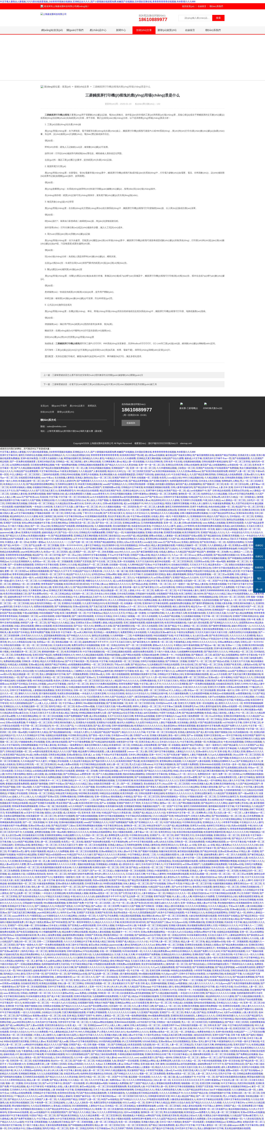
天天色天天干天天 (198, 564)
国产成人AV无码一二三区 (15, 545)
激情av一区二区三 (168, 803)
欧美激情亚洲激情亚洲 (214, 832)
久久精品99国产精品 (80, 928)
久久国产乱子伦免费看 (107, 915)
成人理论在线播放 (97, 716)
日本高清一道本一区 (44, 519)
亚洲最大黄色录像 (154, 532)
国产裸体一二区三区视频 (191, 980)
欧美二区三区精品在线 (151, 629)
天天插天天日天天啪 (54, 938)
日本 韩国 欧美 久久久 (92, 648)
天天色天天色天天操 (164, 619)
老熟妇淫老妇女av (173, 687)
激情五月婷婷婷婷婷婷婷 (177, 506)
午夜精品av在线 (242, 700)
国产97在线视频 (157, 883)
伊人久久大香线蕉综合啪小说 (122, 600)
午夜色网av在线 (235, 864)
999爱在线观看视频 (112, 883)
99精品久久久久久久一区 (178, 893)
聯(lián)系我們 (216, 6)
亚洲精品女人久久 (12, 706)
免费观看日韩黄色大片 (64, 655)
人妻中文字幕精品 (91, 545)
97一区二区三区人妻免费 (152, 506)
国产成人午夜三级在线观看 (34, 758)
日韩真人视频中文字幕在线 (56, 667)
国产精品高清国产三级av (63, 825)
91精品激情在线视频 (239, 580)
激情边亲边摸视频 (235, 519)
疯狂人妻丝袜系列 (181, 606)
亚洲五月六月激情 (216, 687)
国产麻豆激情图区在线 (203, 455)
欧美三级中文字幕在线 (76, 944)
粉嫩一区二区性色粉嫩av (36, 925)
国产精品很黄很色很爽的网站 (40, 484)
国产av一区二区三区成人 (230, 787)
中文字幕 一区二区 (139, 970)
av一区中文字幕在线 (232, 735)
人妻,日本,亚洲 (226, 487)
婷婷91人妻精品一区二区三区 (147, 706)
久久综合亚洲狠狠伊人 (20, 561)
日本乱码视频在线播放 (99, 468)
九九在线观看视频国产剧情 (89, 568)
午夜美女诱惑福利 (68, 471)
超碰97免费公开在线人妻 (240, 803)
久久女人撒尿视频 (203, 838)
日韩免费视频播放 (29, 745)
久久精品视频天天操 (214, 477)
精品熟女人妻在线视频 (99, 932)
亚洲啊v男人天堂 (204, 812)
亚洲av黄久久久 (251, 474)
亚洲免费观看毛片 (66, 490)
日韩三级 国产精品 (167, 626)
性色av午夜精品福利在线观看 (56, 709)
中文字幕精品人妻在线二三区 (142, 854)
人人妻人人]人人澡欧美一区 (48, 703)
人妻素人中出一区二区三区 (141, 590)
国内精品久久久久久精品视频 (165, 513)
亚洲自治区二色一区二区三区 (202, 919)
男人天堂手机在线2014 (242, 503)
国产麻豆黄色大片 (149, 587)
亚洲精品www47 (133, 548)
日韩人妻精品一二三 (244, 574)
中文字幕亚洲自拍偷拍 (195, 696)
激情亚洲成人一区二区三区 (44, 845)
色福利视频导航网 (22, 506)
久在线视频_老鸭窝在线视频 (36, 832)
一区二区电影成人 (247, 497)
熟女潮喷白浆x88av (151, 915)
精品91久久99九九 (116, 471)
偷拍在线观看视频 (170, 957)
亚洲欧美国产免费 (213, 680)
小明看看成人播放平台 (180, 748)
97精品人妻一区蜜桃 (136, 613)
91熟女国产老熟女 (64, 906)
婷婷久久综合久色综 (109, 919)
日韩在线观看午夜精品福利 (214, 461)
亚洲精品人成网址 (54, 658)
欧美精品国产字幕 (233, 973)
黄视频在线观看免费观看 (17, 783)
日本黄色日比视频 (236, 619)
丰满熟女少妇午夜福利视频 (186, 645)
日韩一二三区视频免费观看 (50, 941)
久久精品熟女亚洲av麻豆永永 (69, 503)
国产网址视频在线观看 (189, 803)
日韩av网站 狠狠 (114, 574)
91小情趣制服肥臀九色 (182, 880)
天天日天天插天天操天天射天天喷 (211, 632)
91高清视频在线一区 (205, 539)
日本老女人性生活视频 (209, 481)
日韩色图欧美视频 (233, 477)
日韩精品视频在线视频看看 (91, 465)
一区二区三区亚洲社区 (182, 561)
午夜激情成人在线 (182, 642)
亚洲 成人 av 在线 (175, 667)
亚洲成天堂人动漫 (246, 455)
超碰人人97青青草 (185, 526)
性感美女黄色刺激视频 (68, 693)
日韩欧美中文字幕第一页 (47, 899)
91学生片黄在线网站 (15, 774)
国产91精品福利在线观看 (103, 742)
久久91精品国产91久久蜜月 (34, 761)
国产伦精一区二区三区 (82, 542)
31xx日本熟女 (215, 716)
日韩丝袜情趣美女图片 (66, 729)
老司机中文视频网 (66, 816)
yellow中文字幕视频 (56, 684)
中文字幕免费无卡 (161, 564)
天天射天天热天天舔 (216, 613)
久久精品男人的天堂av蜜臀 (184, 777)
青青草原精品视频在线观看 (25, 574)
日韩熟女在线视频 (253, 742)
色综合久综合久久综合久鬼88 (22, 919)
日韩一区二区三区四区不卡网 (88, 690)
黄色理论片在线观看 (65, 771)
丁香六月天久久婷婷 (181, 829)
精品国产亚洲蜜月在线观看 (42, 803)
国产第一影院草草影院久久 (81, 922)
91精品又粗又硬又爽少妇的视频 (65, 648)
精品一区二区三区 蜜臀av (33, 658)
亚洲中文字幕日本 (8, 455)
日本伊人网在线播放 (138, 754)
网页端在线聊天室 (72, 458)
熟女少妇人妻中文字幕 (29, 777)
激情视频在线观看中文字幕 (143, 674)
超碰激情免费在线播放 (180, 603)
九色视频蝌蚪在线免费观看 (190, 651)
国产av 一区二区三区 (188, 519)
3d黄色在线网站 (158, 667)
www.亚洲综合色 (11, 993)
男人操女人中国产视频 (97, 500)
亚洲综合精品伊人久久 (133, 490)
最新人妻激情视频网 (176, 574)
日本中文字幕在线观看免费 (247, 487)
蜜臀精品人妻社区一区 (108, 539)
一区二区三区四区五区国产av (141, 471)
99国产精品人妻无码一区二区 (56, 700)
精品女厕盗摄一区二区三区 (114, 590)
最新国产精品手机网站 (226, 455)
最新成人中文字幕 (193, 458)
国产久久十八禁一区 (151, 677)
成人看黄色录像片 (166, 600)
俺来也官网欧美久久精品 (132, 539)
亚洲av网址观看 (76, 748)
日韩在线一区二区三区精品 (41, 503)
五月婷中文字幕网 (77, 861)
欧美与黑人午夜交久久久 (182, 899)
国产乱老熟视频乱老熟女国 (163, 510)
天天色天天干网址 (150, 803)
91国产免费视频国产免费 (76, 716)
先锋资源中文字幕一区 (127, 742)
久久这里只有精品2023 (93, 603)
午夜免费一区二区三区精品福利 (152, 925)
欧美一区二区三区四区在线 (142, 703)
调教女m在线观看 (43, 626)
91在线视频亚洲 (106, 819)
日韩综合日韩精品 (184, 587)
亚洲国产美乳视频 (239, 809)
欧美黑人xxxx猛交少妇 (170, 477)
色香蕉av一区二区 (41, 561)
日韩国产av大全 (141, 735)
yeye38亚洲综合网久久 (32, 552)
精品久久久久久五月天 (78, 529)
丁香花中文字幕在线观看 (175, 867)
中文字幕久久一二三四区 (251, 925)
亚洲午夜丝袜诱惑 (29, 458)
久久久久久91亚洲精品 (196, 906)
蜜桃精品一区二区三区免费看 (163, 494)
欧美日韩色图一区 (114, 603)
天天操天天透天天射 (140, 961)
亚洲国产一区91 (15, 925)
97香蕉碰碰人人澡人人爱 (22, 519)
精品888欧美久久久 (115, 967)
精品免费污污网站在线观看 (91, 751)
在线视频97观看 (24, 680)
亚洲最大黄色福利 (107, 700)
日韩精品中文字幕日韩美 (158, 568)
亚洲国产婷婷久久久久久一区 (76, 777)
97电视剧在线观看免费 (104, 964)
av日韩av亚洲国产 (92, 487)
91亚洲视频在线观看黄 (96, 516)
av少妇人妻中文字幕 (103, 519)
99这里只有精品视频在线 (90, 484)
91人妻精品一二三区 (239, 552)
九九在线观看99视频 (199, 693)
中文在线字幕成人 (179, 474)
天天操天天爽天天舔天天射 (168, 800)
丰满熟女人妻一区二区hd (17, 542)
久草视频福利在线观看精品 (81, 619)
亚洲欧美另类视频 (230, 535)
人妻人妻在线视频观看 (116, 751)
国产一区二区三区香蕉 (239, 461)
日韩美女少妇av (123, 619)
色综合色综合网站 (134, 690)
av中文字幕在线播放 (24, 513)
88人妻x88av (222, 539)
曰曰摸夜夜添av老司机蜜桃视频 (124, 497)
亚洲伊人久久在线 (68, 564)
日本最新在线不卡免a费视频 (13, 825)
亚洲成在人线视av (212, 944)
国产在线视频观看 (241, 458)
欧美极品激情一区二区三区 (31, 481)
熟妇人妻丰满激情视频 (252, 764)
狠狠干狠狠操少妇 (55, 494)
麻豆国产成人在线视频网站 (213, 465)
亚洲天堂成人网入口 (62, 587)
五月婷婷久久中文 (167, 990)
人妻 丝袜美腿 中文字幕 (191, 854)
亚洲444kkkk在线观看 (202, 648)
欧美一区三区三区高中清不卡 (80, 738)
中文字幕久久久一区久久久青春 (248, 954)
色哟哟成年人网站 (230, 481)
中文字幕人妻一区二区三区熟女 (165, 941)
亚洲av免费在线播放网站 (153, 932)
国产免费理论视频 (56, 638)
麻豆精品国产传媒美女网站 (178, 455)
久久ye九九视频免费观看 (220, 754)
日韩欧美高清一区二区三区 (81, 523)
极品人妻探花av (35, 980)
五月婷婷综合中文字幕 (75, 658)
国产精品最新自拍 (212, 535)
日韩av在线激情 (191, 465)
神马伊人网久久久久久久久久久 (109, 874)
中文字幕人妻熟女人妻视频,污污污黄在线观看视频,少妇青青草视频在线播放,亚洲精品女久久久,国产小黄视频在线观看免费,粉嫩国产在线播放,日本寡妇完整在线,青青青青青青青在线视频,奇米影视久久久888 (97, 1)
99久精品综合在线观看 (87, 490)
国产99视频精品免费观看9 (240, 558)
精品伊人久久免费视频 (58, 851)
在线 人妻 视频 (51, 510)
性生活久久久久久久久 (106, 790)
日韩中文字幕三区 (251, 722)
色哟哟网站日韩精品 (152, 729)
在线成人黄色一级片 (161, 516)
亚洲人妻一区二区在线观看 (47, 841)
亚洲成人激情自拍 (83, 477)
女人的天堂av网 (200, 635)
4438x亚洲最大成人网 (201, 783)
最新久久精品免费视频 (226, 529)
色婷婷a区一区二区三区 (27, 867)
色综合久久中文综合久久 (138, 513)
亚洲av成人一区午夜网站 (220, 677)
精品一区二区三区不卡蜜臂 (205, 748)
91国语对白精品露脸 (26, 854)
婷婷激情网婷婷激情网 (122, 777)
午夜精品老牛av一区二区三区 (58, 980)
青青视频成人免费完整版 (228, 948)
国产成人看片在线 (101, 725)
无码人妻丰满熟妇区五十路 (231, 877)
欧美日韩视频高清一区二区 (20, 587)
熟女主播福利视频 (248, 468)
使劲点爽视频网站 (183, 986)
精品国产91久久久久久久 (78, 574)
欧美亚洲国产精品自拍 (14, 754)
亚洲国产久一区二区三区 (200, 661)
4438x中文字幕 (162, 899)
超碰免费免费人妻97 (213, 854)
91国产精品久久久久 (243, 677)
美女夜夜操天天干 (152, 783)
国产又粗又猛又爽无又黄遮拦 (199, 667)
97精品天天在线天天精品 (12, 510)
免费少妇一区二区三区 (249, 529)
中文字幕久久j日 (243, 587)
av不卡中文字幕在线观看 (85, 539)
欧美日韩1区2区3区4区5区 (76, 584)
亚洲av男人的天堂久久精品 (224, 497)
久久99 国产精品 (82, 906)
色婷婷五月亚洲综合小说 (218, 825)
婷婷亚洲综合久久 (169, 845)
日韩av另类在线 (138, 980)
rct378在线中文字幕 (232, 722)
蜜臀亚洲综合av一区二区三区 (247, 883)
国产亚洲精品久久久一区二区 (148, 822)
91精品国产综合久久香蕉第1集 (88, 571)
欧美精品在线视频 (47, 983)
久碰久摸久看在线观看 (198, 622)
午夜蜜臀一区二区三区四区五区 (163, 980)
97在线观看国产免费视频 (226, 468)
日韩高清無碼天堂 (239, 970)
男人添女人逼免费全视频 (49, 935)
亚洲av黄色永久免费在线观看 (70, 883)
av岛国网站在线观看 (19, 465)
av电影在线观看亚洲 (42, 751)
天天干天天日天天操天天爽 (120, 716)
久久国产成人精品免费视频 (181, 539)
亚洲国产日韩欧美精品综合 (246, 616)
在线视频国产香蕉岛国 (167, 593)
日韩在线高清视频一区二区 (16, 645)
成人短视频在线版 (53, 774)
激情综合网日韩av (91, 510)
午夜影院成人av (37, 915)
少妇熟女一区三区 (186, 468)
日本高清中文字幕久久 (152, 864)
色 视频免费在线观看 (119, 500)
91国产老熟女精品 (172, 822)
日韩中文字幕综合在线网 (28, 568)
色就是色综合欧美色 (141, 526)
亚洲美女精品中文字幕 (203, 986)
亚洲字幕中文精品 (154, 490)
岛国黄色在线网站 (235, 542)
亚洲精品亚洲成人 (168, 709)
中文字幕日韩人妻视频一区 (193, 742)
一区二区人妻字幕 (33, 961)
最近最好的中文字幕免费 (208, 725)
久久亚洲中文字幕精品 (100, 577)
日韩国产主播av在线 (140, 555)
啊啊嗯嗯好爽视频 (228, 861)
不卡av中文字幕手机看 (118, 555)
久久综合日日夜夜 (115, 693)
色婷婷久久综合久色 (115, 861)
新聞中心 (121, 30)
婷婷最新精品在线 (84, 526)
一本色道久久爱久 (80, 732)
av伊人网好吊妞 (84, 632)
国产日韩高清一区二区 (55, 973)
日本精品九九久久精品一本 (13, 648)
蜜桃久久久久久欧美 (28, 693)
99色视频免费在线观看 (178, 874)
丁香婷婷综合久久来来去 (241, 964)
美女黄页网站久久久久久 (192, 658)
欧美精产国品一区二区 (175, 490)
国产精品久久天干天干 (61, 571)
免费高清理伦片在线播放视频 (243, 632)
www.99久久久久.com (124, 552)
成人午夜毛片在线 (224, 986)
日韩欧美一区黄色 (30, 661)
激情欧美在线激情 (56, 951)
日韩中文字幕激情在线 (20, 690)
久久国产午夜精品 (41, 787)
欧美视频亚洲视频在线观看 (157, 487)
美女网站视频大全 (108, 474)
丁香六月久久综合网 (92, 513)
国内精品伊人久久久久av (142, 944)
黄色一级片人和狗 (176, 735)
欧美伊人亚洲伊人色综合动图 (19, 671)
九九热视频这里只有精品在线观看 (163, 664)
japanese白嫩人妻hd (10, 532)
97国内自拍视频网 (148, 700)
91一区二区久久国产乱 (63, 725)
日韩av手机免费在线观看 (241, 638)
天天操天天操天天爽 (135, 874)
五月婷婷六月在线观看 (191, 500)
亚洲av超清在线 (80, 606)
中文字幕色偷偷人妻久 (188, 590)
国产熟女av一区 (11, 938)
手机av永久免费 (121, 664)
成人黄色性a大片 (41, 748)
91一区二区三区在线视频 (103, 928)
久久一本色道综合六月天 (237, 532)
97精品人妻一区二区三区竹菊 (197, 883)
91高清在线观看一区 (185, 619)
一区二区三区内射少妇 (22, 603)
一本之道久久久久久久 (95, 748)
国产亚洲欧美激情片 (159, 481)
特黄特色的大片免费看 (203, 896)
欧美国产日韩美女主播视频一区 (157, 819)
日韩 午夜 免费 (76, 487)
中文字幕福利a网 (119, 841)
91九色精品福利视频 (44, 671)
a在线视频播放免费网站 (79, 664)
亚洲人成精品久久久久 (45, 597)
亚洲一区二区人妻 (172, 523)
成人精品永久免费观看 (129, 687)
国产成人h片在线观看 (31, 677)
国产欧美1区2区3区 (143, 903)
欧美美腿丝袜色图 (196, 613)
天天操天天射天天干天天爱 (42, 713)
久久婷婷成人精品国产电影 (169, 909)
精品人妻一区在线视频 (133, 461)
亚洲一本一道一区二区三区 (151, 465)
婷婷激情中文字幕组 (124, 671)
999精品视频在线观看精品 (31, 767)
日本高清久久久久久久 (32, 635)
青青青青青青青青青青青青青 (105, 455)
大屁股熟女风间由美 (35, 874)
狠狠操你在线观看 (196, 809)
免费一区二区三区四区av (230, 774)
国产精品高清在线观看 (143, 619)
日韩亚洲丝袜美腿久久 (244, 603)
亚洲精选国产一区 (120, 468)
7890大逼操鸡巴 (24, 970)
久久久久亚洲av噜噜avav (188, 471)
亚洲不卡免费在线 (198, 506)
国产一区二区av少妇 (40, 526)
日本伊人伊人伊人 (93, 503)
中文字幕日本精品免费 (147, 990)
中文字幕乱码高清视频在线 (138, 816)
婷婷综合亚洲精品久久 (54, 455)
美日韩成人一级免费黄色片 (106, 632)
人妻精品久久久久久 (185, 751)
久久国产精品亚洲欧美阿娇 (202, 474)
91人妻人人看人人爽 (182, 896)
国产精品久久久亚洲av (16, 535)
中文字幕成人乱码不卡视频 (41, 829)
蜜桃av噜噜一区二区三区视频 (170, 944)
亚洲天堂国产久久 (43, 877)
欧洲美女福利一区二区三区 (106, 867)
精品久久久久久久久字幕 (133, 732)
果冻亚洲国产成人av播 (67, 803)
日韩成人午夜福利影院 (157, 870)
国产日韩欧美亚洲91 (72, 909)
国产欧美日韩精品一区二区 (128, 819)
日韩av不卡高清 (174, 883)
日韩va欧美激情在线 (112, 503)
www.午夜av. (47, 477)
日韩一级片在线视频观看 (117, 674)
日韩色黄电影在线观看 (152, 687)
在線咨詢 (131, 423)
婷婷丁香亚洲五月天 (184, 835)
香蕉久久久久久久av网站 (15, 829)
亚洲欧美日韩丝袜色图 (252, 645)
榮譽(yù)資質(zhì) (167, 30)
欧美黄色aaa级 (19, 687)
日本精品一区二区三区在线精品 (57, 677)
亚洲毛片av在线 (139, 767)
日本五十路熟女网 (62, 919)
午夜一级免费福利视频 (66, 465)
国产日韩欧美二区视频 (176, 661)
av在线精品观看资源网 (43, 771)
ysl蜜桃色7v (223, 829)
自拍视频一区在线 (117, 564)
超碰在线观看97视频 (105, 738)
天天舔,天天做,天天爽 (124, 954)
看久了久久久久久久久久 (73, 696)
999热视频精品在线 (208, 597)
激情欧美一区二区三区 (189, 494)
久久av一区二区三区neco (184, 555)
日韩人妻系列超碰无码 (181, 487)
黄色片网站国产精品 (119, 961)
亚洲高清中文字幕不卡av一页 (217, 458)
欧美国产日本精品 (20, 632)
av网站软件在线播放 (185, 671)
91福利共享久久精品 (38, 732)
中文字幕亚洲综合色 (201, 568)
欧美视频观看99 (244, 903)
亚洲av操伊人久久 (204, 751)
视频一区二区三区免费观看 (164, 848)
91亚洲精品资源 (195, 729)
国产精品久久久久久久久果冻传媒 (121, 465)
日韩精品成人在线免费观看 (230, 474)
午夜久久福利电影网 (176, 809)
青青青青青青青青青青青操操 (208, 961)
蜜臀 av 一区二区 (213, 658)
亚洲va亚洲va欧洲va (228, 851)
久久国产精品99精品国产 (248, 783)
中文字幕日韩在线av (49, 471)
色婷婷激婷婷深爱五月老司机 (184, 481)
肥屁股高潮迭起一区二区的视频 (118, 935)
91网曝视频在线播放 (253, 774)
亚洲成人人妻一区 (198, 870)
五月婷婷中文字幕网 (26, 819)
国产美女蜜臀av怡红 (38, 593)
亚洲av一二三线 (233, 645)
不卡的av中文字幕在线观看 (114, 754)
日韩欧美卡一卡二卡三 (49, 780)
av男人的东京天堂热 (163, 841)
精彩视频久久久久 (111, 568)
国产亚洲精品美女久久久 (63, 719)
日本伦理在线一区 (220, 867)
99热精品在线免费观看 (181, 970)
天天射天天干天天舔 (63, 506)
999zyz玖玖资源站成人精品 (195, 977)
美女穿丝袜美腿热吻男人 (153, 964)
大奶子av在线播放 (216, 696)
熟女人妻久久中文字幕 (233, 780)
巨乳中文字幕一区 (35, 973)
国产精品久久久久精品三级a (217, 593)
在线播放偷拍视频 (191, 461)
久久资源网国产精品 (112, 719)
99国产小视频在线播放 (136, 887)
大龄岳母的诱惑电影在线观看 (203, 915)
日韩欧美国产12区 (35, 529)
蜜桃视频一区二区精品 (207, 510)
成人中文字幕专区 (34, 539)
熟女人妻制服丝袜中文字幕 (52, 674)
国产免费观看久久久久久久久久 (92, 481)
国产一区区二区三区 (209, 819)
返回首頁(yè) (188, 6)
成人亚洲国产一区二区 (79, 552)
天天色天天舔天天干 (67, 845)
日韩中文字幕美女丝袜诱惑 (192, 973)
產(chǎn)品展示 (77, 405)
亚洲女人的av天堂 (125, 542)
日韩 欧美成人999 (213, 729)
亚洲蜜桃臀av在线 (111, 487)
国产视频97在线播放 (148, 851)
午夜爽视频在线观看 (142, 635)
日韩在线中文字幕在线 (156, 774)
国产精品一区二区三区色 (211, 664)
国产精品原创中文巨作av (205, 487)
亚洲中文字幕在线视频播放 (111, 816)
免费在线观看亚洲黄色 (249, 896)
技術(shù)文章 (144, 30)
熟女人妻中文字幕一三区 (189, 858)
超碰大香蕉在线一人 (241, 626)
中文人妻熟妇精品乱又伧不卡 (87, 597)
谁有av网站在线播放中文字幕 (36, 523)
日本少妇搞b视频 (116, 548)
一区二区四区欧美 (130, 506)
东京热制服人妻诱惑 (64, 477)
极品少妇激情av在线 (59, 790)
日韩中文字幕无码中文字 (35, 858)
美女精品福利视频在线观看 (185, 861)
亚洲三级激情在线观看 (134, 622)
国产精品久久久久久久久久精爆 (220, 993)
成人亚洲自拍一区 (71, 812)
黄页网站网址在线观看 (156, 539)
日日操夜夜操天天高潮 (32, 835)
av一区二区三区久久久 (84, 977)
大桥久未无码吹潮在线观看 (27, 696)
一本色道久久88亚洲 (42, 506)
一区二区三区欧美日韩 (153, 548)
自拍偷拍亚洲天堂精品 (154, 574)
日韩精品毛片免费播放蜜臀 (92, 532)
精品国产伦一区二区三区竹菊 (249, 506)
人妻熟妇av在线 (249, 664)
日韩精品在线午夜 (158, 693)
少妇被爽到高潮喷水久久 (137, 667)
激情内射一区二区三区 (177, 964)
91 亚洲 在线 (220, 751)
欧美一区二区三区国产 (78, 870)
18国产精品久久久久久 (195, 790)
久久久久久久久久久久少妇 (245, 845)
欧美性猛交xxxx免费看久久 (241, 928)
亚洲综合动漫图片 (167, 858)
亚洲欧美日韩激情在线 (234, 716)
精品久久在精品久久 (160, 555)
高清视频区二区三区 (28, 616)
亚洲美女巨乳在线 (240, 490)
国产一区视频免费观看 (77, 674)
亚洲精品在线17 (49, 500)
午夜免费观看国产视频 (206, 709)
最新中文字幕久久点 (164, 671)
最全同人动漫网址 (125, 722)
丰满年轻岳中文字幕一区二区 (180, 812)
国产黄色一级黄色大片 (27, 944)
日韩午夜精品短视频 (108, 771)
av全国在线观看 (46, 616)
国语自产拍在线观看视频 (199, 574)
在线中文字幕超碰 (227, 748)
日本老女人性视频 (37, 684)
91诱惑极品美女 (214, 742)
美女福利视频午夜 (121, 526)
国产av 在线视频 (194, 735)
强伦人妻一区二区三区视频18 (45, 887)
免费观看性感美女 (231, 961)
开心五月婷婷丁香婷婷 (247, 893)
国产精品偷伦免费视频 (192, 713)
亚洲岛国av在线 (22, 845)
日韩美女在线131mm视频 (178, 648)
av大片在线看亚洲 (98, 497)
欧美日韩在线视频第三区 (15, 593)
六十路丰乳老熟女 (186, 848)
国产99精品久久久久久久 (78, 635)
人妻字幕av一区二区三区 (86, 506)
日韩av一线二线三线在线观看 (53, 806)
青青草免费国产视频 (40, 632)
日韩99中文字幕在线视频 (175, 497)
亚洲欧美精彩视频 (210, 858)
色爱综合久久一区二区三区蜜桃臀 (133, 510)
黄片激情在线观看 (47, 693)
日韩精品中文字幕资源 (132, 487)
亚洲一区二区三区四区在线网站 (211, 671)
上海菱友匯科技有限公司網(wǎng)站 (70, 6)
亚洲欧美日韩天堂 (250, 510)
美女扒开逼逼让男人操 (118, 516)
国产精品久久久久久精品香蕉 (158, 771)
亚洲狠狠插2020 (198, 516)
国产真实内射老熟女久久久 (31, 896)
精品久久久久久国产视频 (65, 751)
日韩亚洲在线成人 (33, 667)
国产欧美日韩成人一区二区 (212, 542)
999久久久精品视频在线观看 (89, 655)
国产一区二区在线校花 (106, 977)
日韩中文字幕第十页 (253, 477)
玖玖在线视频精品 (128, 545)
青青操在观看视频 (127, 609)
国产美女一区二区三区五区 (108, 523)
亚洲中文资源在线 (212, 735)
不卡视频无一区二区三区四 (39, 722)
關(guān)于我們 (75, 30)
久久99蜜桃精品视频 (166, 468)
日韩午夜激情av (140, 494)
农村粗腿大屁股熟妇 (165, 484)
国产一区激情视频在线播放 (179, 948)
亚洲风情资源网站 (53, 835)
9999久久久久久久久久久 (204, 642)
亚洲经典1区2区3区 (57, 870)
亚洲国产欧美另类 (232, 664)
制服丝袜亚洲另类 (167, 851)
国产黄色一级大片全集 (99, 735)
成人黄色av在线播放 (154, 455)
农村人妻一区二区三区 (117, 764)
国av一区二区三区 (102, 477)
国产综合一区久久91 (68, 532)
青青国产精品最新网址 (104, 542)
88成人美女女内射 (182, 771)
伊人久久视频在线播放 (109, 506)
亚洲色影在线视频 (217, 584)
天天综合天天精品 (103, 616)
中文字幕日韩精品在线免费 (92, 764)
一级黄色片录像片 (41, 809)
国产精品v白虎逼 (64, 519)
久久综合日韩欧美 (153, 461)
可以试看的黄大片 (95, 696)
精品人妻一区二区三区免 (193, 941)
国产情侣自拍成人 (197, 964)
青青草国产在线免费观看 (159, 606)
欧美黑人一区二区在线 (72, 841)
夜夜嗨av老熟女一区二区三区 (103, 893)
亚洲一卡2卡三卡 (157, 754)
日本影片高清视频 (59, 809)
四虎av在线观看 (238, 825)
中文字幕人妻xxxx (99, 584)
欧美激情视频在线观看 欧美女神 (55, 867)
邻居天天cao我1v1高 (169, 700)
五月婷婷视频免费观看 (151, 523)
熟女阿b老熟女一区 (122, 912)
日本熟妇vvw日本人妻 (166, 703)
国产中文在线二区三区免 (104, 561)
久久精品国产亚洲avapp (139, 986)
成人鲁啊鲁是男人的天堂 (228, 571)
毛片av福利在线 (108, 510)
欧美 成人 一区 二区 (144, 671)
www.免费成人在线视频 (214, 523)
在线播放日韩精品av (42, 487)
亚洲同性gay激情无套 (102, 671)
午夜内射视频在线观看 (148, 738)
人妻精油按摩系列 (236, 935)
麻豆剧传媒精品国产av (146, 696)
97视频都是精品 (44, 919)
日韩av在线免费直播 (15, 722)
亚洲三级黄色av (74, 858)
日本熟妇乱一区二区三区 (241, 516)
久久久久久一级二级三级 (116, 571)
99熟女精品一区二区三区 (241, 651)
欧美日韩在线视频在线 (175, 622)
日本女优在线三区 (189, 664)
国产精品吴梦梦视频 (138, 481)
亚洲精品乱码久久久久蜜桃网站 (176, 954)
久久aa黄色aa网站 (52, 961)
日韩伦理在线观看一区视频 (141, 484)
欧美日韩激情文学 (190, 532)
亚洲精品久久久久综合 (35, 738)
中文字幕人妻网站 (142, 529)
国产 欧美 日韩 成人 (111, 838)
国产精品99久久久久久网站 (214, 803)
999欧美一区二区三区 (108, 993)
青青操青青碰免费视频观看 (25, 806)
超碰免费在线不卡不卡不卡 (20, 597)
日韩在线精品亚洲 (127, 800)
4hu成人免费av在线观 (36, 754)
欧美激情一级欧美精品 (98, 658)
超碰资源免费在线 (149, 519)
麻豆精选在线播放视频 (170, 738)
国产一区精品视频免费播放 (27, 964)
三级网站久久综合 (82, 671)
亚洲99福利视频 (112, 655)
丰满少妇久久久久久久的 (194, 687)
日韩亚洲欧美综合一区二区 (158, 838)
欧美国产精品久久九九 (220, 977)
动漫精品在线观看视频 (56, 735)
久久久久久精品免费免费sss (27, 700)
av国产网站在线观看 (130, 655)
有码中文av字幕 (67, 912)
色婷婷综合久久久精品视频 (214, 494)
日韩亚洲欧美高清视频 (16, 503)
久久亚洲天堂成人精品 (16, 590)
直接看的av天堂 (160, 748)
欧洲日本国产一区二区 (249, 606)
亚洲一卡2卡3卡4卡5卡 (71, 545)
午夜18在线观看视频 (233, 742)
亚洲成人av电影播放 (100, 529)
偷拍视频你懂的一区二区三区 (22, 883)
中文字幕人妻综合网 (100, 777)
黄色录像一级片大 (131, 587)
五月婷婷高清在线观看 (80, 809)
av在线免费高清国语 (245, 967)
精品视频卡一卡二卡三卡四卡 (126, 932)
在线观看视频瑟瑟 (126, 474)
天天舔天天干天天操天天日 (212, 519)
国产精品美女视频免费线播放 (55, 468)
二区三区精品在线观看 (82, 609)
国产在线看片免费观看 (187, 764)
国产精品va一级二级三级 (212, 645)
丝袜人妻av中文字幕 (113, 648)
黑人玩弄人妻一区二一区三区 (227, 812)
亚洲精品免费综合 (131, 523)
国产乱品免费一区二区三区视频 (44, 545)
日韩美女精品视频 (56, 754)
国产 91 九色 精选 (206, 777)
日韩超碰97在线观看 (145, 593)
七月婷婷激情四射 (232, 790)
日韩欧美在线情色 (202, 587)
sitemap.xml (186, 443)
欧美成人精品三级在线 (67, 713)
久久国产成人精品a (128, 996)
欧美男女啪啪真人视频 (20, 487)
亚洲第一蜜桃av (37, 542)
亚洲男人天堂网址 (49, 568)
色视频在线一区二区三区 (90, 829)
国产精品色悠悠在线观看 (194, 800)
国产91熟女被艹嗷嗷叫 (177, 754)
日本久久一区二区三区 (26, 580)
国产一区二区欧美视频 (102, 552)
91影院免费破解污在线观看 (138, 597)
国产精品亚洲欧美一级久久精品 (98, 909)
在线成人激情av (166, 552)
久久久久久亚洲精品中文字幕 (219, 700)
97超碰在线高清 (11, 954)
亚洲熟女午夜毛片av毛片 (74, 961)
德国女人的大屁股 (35, 774)
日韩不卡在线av (56, 783)
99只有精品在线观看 (42, 680)
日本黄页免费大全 (93, 883)
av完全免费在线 (167, 587)
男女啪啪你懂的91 (25, 899)
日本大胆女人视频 (105, 925)
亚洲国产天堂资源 (12, 523)
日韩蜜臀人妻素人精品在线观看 (107, 622)
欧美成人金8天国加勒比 (233, 526)
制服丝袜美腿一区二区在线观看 (130, 870)
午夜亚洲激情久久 (180, 516)
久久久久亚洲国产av (248, 745)
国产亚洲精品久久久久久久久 (224, 622)
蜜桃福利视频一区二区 (52, 651)
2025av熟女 (144, 545)
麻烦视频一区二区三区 (237, 561)
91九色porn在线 (151, 709)
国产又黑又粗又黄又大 (46, 490)
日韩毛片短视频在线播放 (214, 558)
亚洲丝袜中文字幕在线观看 (155, 603)
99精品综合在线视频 (37, 638)
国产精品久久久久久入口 (166, 780)
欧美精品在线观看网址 (16, 719)
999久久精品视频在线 (192, 477)
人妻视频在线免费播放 (43, 690)
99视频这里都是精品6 (38, 800)
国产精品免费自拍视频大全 (226, 555)
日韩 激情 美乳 (60, 487)
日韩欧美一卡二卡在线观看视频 (175, 655)
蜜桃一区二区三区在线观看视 (93, 845)
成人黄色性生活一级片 (129, 864)
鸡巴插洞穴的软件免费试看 (72, 580)
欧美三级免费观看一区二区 (73, 613)
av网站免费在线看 (123, 809)
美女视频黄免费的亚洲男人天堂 (202, 925)
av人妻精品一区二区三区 (233, 500)
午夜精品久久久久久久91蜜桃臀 (120, 458)
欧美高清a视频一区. (199, 874)
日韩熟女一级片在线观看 (228, 938)
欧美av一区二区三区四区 (56, 552)
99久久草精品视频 (12, 548)
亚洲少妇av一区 (29, 548)
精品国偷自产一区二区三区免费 (93, 564)
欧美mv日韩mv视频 (85, 706)
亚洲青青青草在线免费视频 (18, 555)
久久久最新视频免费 (178, 693)
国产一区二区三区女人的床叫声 (60, 481)
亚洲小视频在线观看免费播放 (143, 571)
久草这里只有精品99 (102, 980)
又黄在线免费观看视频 (212, 629)
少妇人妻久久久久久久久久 (171, 696)
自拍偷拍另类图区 (179, 564)
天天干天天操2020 (144, 561)
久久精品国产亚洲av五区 (47, 796)
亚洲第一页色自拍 (74, 938)
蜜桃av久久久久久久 (162, 645)
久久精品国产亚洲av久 (84, 677)
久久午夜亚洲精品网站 (113, 597)
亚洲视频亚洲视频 (132, 806)
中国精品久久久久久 (228, 925)
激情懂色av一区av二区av (89, 838)
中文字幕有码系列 (172, 864)
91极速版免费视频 (221, 503)
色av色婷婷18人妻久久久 (170, 638)
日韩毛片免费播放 (253, 864)
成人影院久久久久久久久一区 (229, 703)
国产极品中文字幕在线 (250, 577)
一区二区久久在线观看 (146, 616)
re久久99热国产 (75, 806)
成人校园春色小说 (16, 874)
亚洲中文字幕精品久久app (168, 716)
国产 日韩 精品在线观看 (218, 490)
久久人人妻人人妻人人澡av (118, 758)
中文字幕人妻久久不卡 (150, 684)
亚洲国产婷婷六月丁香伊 (124, 477)
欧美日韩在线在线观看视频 (189, 832)
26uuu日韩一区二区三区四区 (247, 754)
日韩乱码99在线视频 (70, 474)
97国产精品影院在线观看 (210, 722)
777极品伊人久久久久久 (72, 548)
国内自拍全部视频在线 (124, 990)
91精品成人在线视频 (17, 664)
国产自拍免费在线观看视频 (217, 980)
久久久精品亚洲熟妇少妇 (78, 455)
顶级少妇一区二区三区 (25, 941)
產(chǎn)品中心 (98, 30)
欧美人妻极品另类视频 (235, 590)
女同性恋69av (98, 574)
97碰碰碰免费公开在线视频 (31, 742)
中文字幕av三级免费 (172, 706)
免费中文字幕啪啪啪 (147, 638)
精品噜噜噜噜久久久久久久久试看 (60, 864)
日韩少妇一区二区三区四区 (232, 597)
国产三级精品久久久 (44, 906)
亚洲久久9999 (241, 684)
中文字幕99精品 (243, 806)
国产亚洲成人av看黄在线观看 (82, 925)
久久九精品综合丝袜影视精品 (54, 954)
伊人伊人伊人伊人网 (116, 986)
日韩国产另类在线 (144, 474)
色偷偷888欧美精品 (60, 787)
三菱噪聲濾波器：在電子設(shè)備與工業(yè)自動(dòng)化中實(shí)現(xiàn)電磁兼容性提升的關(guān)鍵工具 (104, 384)
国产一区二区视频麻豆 (131, 783)
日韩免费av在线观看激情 (128, 964)
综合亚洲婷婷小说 (110, 545)
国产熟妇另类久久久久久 (216, 651)
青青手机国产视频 (162, 896)
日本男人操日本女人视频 (72, 970)
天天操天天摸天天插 (105, 706)
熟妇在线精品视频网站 (133, 774)
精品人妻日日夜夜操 (206, 548)
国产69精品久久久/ (25, 490)
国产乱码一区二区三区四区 (180, 767)
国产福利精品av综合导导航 (121, 713)
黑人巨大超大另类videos (141, 764)
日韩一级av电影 (217, 561)
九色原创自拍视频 (210, 600)
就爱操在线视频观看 (39, 571)
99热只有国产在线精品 (114, 829)
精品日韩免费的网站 (29, 954)
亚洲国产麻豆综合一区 (35, 957)
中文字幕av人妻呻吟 (72, 703)
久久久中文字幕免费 (178, 870)
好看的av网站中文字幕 (205, 932)
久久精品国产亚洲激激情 (225, 793)
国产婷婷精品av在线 (219, 909)
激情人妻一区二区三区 (168, 558)
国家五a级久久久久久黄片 (166, 903)
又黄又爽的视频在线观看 (133, 568)
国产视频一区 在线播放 (169, 745)
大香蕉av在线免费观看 (237, 687)
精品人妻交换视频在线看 (163, 545)
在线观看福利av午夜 (117, 481)
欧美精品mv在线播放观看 (222, 693)
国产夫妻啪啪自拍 (63, 606)
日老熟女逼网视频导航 (55, 529)
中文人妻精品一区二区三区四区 (25, 474)
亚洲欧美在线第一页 (114, 887)
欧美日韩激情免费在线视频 (208, 526)
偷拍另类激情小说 (96, 861)
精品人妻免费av (223, 845)
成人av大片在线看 (218, 674)
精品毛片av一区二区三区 (203, 606)
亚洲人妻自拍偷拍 (156, 948)
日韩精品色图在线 (150, 977)
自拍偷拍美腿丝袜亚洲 (25, 935)
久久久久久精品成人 (131, 729)
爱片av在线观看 (34, 864)
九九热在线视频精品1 (102, 954)
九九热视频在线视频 (190, 616)
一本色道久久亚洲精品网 (53, 893)
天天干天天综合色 (12, 838)
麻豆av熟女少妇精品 (98, 944)
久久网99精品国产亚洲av (140, 564)
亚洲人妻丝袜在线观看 (56, 742)
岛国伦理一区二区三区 (14, 529)
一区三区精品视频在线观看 (173, 609)
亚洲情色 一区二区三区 (160, 584)
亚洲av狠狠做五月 (107, 851)
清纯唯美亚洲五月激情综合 (127, 519)
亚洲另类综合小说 (166, 832)
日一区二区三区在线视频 (51, 716)
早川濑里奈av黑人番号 (18, 851)
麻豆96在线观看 (162, 561)
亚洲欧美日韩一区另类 (204, 529)
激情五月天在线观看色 (170, 977)
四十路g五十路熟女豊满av (37, 922)
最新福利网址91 (99, 600)
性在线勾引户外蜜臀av (16, 558)
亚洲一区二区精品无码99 (199, 609)
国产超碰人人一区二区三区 (233, 600)
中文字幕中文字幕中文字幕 (240, 584)
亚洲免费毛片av (190, 706)
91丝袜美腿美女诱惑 (196, 935)
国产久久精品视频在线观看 (27, 468)
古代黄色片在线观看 (51, 696)
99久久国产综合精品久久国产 (119, 696)
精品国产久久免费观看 (223, 587)
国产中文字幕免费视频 (79, 742)
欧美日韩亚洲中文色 (232, 680)
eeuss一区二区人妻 (137, 751)
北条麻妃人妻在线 (18, 494)
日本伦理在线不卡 (80, 577)
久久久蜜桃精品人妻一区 (219, 545)
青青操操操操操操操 (28, 780)
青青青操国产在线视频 (52, 584)
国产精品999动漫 (32, 709)
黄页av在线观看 (204, 555)
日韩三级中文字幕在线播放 (161, 751)
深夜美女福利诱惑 (59, 861)
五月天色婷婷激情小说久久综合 (132, 948)
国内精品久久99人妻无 (93, 458)
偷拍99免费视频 (184, 571)
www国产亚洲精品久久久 (115, 484)
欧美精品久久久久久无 (14, 484)
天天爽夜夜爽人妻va (111, 461)
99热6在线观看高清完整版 (69, 848)
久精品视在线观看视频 (130, 915)
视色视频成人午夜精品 (121, 796)
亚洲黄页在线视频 (172, 532)
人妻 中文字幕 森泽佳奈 (53, 880)
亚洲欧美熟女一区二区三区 (226, 835)
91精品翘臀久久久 (72, 835)
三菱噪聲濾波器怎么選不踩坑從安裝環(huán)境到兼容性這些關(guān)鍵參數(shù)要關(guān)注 (97, 375)
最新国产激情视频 (39, 783)
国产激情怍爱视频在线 (202, 603)
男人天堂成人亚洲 (236, 751)
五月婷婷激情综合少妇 (226, 896)
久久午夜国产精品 (187, 548)
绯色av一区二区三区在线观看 (202, 690)
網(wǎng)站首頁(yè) (52, 30)
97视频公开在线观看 (58, 761)
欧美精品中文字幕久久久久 (251, 861)
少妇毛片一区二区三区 (77, 684)
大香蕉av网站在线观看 (107, 687)
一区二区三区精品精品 (59, 593)
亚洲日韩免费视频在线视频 (207, 767)
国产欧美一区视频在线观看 (23, 629)
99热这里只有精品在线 (204, 571)
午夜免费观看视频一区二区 (70, 629)
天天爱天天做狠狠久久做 (51, 458)
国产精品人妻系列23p (106, 800)
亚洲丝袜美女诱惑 (244, 513)
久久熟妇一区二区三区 (92, 835)
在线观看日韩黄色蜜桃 (29, 477)
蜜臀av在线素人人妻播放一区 (163, 535)
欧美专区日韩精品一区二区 (47, 603)
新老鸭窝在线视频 (36, 494)
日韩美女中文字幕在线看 (46, 564)
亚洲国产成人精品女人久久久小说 (149, 812)
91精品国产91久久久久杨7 (79, 854)
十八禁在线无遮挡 (83, 725)
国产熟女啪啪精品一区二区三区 (227, 816)
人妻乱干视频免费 (167, 722)
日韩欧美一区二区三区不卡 (52, 574)
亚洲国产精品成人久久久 (212, 532)
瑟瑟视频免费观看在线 (54, 635)
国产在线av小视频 (103, 877)
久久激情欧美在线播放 (83, 957)
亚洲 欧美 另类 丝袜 (90, 812)
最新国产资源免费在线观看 (97, 841)
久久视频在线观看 (103, 526)
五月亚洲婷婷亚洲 (124, 780)
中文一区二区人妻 (78, 468)
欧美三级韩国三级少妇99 (51, 516)
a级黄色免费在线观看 (142, 651)
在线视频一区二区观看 (147, 477)
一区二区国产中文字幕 (217, 580)
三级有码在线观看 (50, 474)
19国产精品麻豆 (230, 745)
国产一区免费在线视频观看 (23, 461)
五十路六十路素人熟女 (18, 526)
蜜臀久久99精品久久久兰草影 (76, 990)
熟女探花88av (170, 725)
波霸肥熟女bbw (246, 622)
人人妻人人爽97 (245, 880)
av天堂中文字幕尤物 (33, 812)
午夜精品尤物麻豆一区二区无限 (191, 545)
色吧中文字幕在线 (248, 655)
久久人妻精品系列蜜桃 (219, 990)
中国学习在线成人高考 (170, 713)
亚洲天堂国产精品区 (42, 655)
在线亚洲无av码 (137, 938)
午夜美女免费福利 (185, 632)
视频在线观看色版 (86, 864)
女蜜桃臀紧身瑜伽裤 (227, 548)
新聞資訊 (92, 405)
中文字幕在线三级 (249, 571)
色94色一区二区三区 (56, 874)
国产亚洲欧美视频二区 (96, 548)
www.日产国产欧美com (27, 497)
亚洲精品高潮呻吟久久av (223, 761)
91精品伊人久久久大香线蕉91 (32, 609)
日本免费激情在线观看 (86, 948)
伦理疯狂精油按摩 (150, 655)
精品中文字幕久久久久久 (12, 738)
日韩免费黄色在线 (22, 655)
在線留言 (202, 6)
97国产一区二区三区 (70, 887)
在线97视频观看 (63, 616)
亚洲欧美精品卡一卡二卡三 (54, 619)
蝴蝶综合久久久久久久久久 (99, 580)
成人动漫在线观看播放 (199, 867)
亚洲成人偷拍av (128, 638)
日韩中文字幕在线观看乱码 (225, 568)
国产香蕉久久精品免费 (156, 787)
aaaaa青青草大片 (100, 494)
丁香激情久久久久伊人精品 (41, 558)
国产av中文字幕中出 (82, 519)
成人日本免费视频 (251, 816)
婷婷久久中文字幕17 (133, 574)
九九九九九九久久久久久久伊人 (197, 738)
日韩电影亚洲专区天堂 (230, 510)
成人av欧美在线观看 (122, 580)
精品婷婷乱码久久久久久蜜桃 (165, 500)
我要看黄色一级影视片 (64, 877)
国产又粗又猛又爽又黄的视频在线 (244, 674)
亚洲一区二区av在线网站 (251, 932)
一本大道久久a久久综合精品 (179, 932)
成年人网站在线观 (92, 461)
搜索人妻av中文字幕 (206, 903)
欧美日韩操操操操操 (165, 471)
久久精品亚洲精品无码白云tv (71, 500)
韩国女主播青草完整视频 (177, 503)
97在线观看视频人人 (242, 593)
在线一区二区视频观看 (62, 561)
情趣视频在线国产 (150, 806)
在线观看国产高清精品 (98, 961)
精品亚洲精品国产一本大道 (157, 719)
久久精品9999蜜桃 (108, 558)
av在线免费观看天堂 (226, 777)
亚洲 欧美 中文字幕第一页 (63, 632)
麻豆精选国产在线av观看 (190, 535)
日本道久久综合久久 (23, 606)
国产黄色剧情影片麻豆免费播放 (182, 597)
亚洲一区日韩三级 (157, 767)
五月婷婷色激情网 (132, 845)
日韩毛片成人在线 (72, 513)
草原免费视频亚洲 (8, 777)
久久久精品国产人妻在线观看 (92, 471)
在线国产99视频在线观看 (17, 600)
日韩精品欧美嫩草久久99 (32, 938)
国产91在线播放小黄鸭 (92, 887)
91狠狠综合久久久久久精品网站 (184, 787)
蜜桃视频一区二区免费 (217, 552)
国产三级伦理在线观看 (82, 616)
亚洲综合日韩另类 (174, 465)
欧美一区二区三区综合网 (236, 484)
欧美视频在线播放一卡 (39, 535)
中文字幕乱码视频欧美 (164, 764)
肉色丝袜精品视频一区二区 (221, 506)
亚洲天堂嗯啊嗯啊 (188, 780)
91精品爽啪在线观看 (215, 841)
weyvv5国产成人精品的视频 (134, 535)
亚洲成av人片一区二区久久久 (132, 606)
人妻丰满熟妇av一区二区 (153, 893)
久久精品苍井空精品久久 (15, 800)
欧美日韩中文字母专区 (135, 890)
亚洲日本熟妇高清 (46, 461)
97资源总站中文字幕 (218, 638)
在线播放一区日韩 (132, 603)
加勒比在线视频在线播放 (240, 564)
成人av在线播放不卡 (196, 490)
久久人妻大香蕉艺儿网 (176, 613)
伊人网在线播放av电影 (251, 709)
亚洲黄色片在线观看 (30, 532)
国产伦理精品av (70, 774)
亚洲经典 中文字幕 (186, 510)
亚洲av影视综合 (74, 754)
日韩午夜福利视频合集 (122, 725)
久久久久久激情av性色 (62, 993)
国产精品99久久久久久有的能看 (211, 619)
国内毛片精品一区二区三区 (62, 706)
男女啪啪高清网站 (30, 838)
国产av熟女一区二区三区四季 (105, 906)
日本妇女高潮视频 (74, 758)
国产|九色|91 (171, 548)
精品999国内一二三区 (224, 738)
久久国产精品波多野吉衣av (222, 513)
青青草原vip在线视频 (144, 716)
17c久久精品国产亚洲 (162, 816)
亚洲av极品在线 (36, 664)
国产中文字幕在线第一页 (77, 661)
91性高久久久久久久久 (38, 648)
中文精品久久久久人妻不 (163, 526)
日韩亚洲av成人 (96, 674)
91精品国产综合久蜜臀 (172, 458)
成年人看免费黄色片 (242, 648)
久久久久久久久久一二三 (58, 542)
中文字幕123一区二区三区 (145, 928)
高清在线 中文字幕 (49, 497)
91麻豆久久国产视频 (30, 500)
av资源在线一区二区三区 (239, 465)
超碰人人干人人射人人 (29, 619)
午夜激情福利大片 (144, 577)
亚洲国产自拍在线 (204, 468)
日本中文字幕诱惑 (56, 858)
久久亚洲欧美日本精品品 (19, 861)
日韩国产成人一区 (114, 532)
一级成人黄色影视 (79, 709)
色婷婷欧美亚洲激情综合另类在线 (150, 809)
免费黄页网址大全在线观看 (133, 632)
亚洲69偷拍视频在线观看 (196, 674)
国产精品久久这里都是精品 (158, 861)
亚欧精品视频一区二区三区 (68, 642)
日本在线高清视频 (125, 593)
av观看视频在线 (243, 693)
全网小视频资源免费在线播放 (194, 513)
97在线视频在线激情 (149, 996)
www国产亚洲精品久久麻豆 (241, 671)
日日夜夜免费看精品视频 (42, 465)
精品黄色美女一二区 (217, 564)
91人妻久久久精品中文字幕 (147, 580)
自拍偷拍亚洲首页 (224, 684)
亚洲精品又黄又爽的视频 (148, 458)
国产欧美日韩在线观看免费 (214, 471)
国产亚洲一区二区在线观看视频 (31, 986)
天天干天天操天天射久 (210, 577)
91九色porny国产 (110, 858)
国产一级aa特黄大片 (248, 793)
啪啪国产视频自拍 (67, 838)
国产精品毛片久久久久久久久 (245, 980)
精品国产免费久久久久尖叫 (234, 725)
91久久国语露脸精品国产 (22, 703)
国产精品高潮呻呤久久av (57, 767)
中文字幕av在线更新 (140, 516)
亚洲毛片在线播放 (89, 474)
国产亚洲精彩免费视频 (181, 529)
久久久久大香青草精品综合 (87, 590)
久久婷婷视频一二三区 (121, 635)
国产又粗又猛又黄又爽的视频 (103, 606)
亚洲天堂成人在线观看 (171, 580)
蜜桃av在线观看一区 (231, 706)
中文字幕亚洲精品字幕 (81, 964)
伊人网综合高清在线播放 (12, 957)
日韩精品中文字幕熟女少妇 (170, 674)
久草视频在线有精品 (105, 619)
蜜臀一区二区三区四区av (16, 571)
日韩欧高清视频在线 (250, 887)
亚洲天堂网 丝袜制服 (159, 970)
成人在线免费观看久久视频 (78, 494)
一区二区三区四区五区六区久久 (104, 638)
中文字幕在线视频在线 (93, 651)
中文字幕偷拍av (94, 613)
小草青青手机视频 (160, 529)
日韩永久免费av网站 (200, 816)
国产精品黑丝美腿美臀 (138, 880)
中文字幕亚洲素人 (182, 635)
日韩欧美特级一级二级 (70, 510)
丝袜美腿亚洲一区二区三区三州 (25, 651)
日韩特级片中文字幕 (88, 558)
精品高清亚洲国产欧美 (111, 490)
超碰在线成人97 (162, 474)
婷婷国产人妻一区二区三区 (241, 471)
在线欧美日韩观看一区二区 (106, 783)
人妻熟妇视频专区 (147, 558)
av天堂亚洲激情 (67, 568)
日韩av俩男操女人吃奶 (148, 609)
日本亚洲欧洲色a (59, 523)
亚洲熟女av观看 (239, 545)
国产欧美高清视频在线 (27, 932)
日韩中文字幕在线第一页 (153, 648)
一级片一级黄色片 (212, 745)
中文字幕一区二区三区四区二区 (210, 890)
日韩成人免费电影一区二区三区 (35, 993)
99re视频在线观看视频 (94, 703)
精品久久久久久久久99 (237, 832)
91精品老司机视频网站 (59, 609)
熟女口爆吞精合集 (188, 957)
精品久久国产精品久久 (218, 516)
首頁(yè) (66, 86)
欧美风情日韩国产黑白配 (132, 455)
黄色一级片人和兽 (8, 481)
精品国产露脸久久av (180, 568)
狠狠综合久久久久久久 (119, 584)
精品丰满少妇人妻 (42, 587)
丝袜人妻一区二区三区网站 (70, 983)
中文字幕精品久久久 (195, 912)
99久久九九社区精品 (154, 503)
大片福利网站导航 (155, 613)
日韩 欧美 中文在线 (173, 461)
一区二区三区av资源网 (223, 574)
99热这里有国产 (182, 816)
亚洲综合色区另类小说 (49, 548)
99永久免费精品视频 (147, 600)
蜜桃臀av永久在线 (103, 626)
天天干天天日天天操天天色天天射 (108, 667)
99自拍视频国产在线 (49, 613)
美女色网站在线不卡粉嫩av (109, 787)
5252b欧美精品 (64, 597)
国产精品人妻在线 (199, 584)
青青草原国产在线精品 (228, 915)
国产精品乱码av (138, 664)
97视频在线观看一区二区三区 (49, 513)
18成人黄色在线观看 (24, 626)
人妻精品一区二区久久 (123, 577)
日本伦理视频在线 (33, 510)
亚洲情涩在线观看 (234, 523)
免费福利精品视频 (12, 661)
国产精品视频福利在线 (60, 732)
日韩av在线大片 (7, 867)
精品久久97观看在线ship (52, 661)
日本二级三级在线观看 (120, 767)
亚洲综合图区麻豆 (203, 793)
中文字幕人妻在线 (86, 729)
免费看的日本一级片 (207, 774)
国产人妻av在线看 (168, 519)
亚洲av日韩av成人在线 (39, 825)
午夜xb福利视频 (30, 613)
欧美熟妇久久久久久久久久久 (148, 725)
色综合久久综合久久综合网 (227, 667)
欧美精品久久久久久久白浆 (242, 758)
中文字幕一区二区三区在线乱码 (74, 497)
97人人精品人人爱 (177, 690)
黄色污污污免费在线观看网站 (58, 539)
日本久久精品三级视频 (123, 616)
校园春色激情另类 (154, 622)
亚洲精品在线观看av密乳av (85, 919)
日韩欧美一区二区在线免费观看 (189, 841)
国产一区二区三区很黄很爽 (139, 645)
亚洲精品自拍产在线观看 (63, 526)
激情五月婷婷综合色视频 (30, 455)
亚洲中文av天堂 (123, 928)
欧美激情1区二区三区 (119, 745)
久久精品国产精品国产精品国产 (190, 552)
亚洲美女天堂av (83, 622)
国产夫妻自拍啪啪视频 (151, 790)
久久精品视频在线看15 (168, 854)
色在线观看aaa (158, 961)
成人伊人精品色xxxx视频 (36, 890)
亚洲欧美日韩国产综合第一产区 (15, 790)
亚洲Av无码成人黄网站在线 (236, 719)
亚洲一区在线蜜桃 (125, 561)
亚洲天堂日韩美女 (63, 690)
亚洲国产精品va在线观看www (51, 854)
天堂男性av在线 (201, 561)
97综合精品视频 (132, 648)
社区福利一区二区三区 (194, 580)
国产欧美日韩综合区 (218, 635)
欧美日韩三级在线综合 (109, 535)
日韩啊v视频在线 (230, 577)
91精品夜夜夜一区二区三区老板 (124, 661)
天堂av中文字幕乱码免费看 (241, 494)
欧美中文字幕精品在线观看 (171, 912)
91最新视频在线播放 (134, 532)
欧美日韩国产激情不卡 (253, 735)
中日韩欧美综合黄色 (77, 735)
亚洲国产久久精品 (228, 899)
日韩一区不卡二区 (243, 690)
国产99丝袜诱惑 (59, 922)
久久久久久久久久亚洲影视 (237, 629)
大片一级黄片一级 (180, 584)
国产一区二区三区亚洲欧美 (175, 915)
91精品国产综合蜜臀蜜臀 (26, 471)
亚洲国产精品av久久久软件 (185, 577)
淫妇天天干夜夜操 (238, 539)
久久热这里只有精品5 (80, 761)
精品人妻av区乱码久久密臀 (13, 864)
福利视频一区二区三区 (141, 748)
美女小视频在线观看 (122, 832)
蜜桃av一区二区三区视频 (82, 790)
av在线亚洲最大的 (43, 577)
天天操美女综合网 (61, 645)
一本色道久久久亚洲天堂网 (93, 693)
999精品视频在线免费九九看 (93, 713)
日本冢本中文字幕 (8, 928)
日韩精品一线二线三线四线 (69, 461)
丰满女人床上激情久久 (200, 503)
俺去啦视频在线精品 (46, 629)
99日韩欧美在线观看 (88, 793)
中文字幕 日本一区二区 (124, 877)
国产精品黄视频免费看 (62, 535)
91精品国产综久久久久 (199, 497)
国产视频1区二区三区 (213, 484)
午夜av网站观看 (123, 706)
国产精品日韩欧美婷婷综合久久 (88, 587)
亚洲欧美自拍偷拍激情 (228, 709)
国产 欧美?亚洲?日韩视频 (43, 948)
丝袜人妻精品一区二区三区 (136, 883)
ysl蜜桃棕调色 (159, 597)
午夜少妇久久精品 (211, 500)
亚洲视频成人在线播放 (106, 864)
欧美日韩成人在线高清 (125, 957)
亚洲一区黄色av (102, 796)
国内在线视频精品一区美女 (16, 729)
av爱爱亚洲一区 (171, 658)
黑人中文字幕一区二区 (195, 758)
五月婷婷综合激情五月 (66, 484)
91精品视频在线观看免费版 (82, 687)
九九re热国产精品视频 (169, 616)
